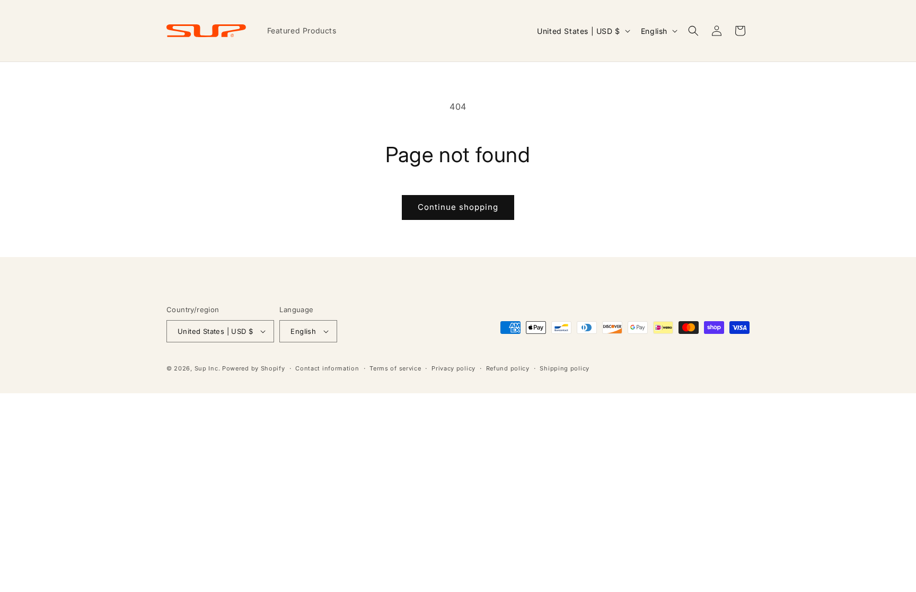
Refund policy (508, 368)
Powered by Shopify (253, 368)
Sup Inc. (208, 368)
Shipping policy (564, 368)
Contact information (327, 368)
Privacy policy (453, 368)
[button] (693, 30)
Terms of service (395, 368)
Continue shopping (458, 207)
